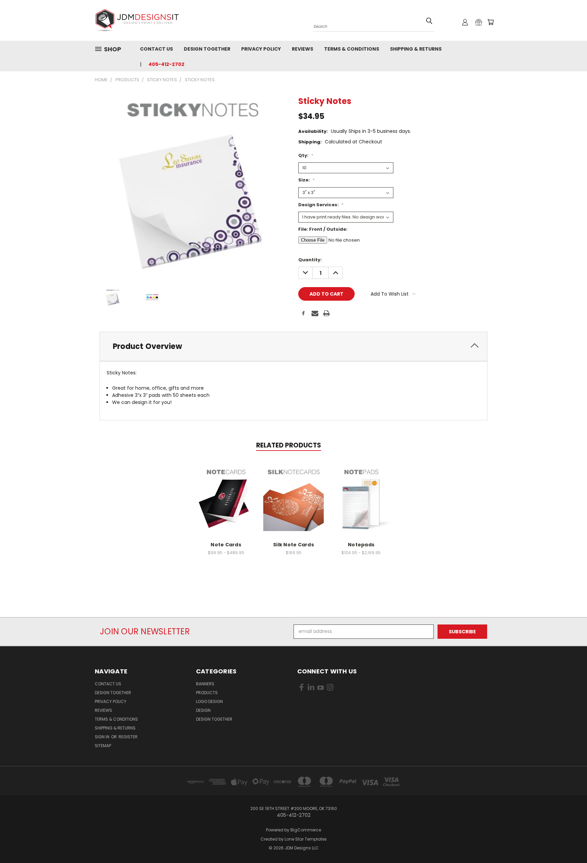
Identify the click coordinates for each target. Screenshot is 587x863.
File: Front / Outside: (323, 229)
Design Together (207, 49)
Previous (569, 841)
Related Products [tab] (288, 445)
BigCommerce (305, 830)
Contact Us (156, 49)
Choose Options (226, 496)
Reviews (302, 49)
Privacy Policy (261, 49)
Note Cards (226, 544)
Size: (306, 180)
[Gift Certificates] (478, 22)
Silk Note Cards (293, 544)
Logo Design (209, 701)
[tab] (293, 346)
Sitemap (103, 745)
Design (203, 710)
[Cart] (490, 22)
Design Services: (320, 204)
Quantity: (310, 260)
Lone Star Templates (306, 839)
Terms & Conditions (351, 49)
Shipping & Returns (416, 49)
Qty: (305, 155)
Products (207, 692)
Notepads (361, 544)
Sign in (102, 737)
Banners (205, 684)
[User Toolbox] (465, 22)
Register (128, 737)
